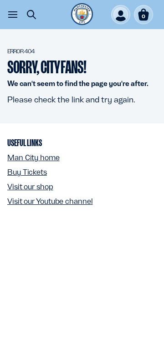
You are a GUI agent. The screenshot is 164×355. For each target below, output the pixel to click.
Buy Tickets (27, 172)
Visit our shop (30, 187)
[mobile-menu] (12, 14)
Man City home (33, 157)
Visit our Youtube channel (50, 201)
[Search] (31, 14)
